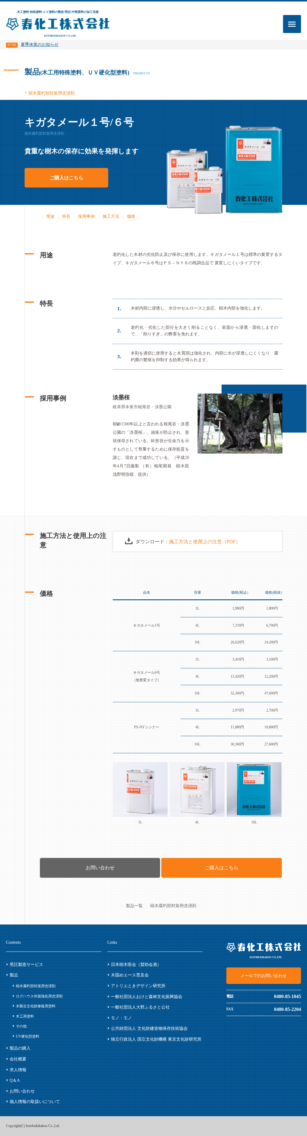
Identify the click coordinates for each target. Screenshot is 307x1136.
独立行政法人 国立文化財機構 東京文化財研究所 (156, 1039)
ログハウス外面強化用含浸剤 (39, 996)
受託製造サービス (26, 964)
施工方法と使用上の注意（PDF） (204, 541)
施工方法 (111, 216)
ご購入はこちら (66, 177)
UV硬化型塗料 (27, 1036)
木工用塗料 (25, 1016)
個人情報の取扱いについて (35, 1101)
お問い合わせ (100, 867)
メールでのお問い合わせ (263, 975)
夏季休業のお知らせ (33, 44)
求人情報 (18, 1070)
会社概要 (18, 1059)
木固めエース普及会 (130, 975)
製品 (14, 975)
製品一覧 (134, 906)
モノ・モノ (121, 1018)
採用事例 (86, 216)
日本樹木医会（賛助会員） (136, 964)
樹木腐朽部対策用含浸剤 (51, 93)
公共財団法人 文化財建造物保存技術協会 (149, 1028)
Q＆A (15, 1080)
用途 (50, 216)
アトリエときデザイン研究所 (138, 986)
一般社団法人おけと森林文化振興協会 (146, 996)
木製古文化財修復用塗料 (37, 1006)
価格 (131, 216)
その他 (21, 1026)
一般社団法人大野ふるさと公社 (140, 1007)
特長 (66, 216)
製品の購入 (20, 1048)
